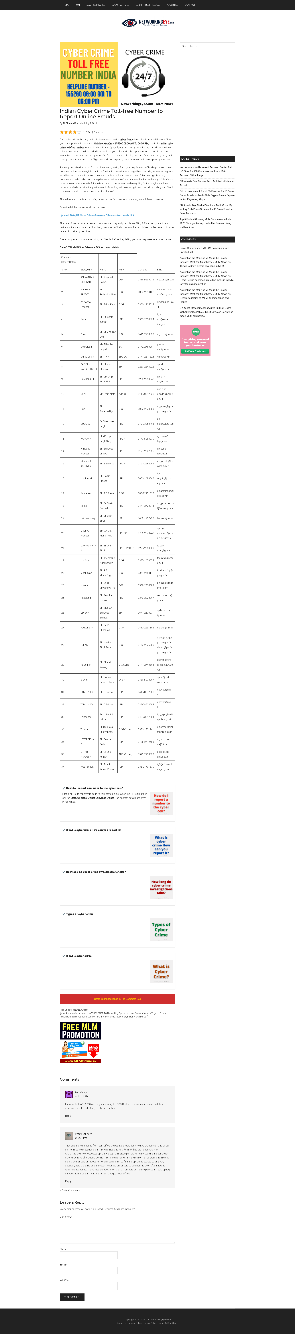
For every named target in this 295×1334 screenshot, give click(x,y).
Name (64, 1249)
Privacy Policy (135, 1323)
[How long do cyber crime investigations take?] (161, 888)
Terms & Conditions (168, 1323)
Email (63, 1264)
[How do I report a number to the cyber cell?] (161, 804)
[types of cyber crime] (161, 930)
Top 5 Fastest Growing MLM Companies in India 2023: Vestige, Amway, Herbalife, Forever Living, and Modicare (206, 223)
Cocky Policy (150, 1323)
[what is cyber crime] (161, 972)
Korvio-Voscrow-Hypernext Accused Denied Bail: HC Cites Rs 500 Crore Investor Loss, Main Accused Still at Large (206, 171)
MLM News (147, 23)
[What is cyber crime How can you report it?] (161, 846)
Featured (75, 1010)
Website (64, 1280)
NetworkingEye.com (161, 1319)
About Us (121, 1323)
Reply (68, 1115)
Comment (66, 1216)
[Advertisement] (203, 102)
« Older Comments (70, 1190)
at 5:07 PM (81, 1137)
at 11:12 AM (81, 1096)
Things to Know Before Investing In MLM (202, 266)
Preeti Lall (80, 1134)
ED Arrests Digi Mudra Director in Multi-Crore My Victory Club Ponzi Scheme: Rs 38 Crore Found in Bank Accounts (206, 209)
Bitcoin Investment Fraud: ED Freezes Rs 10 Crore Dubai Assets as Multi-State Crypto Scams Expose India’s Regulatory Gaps (207, 195)
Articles (84, 1010)
